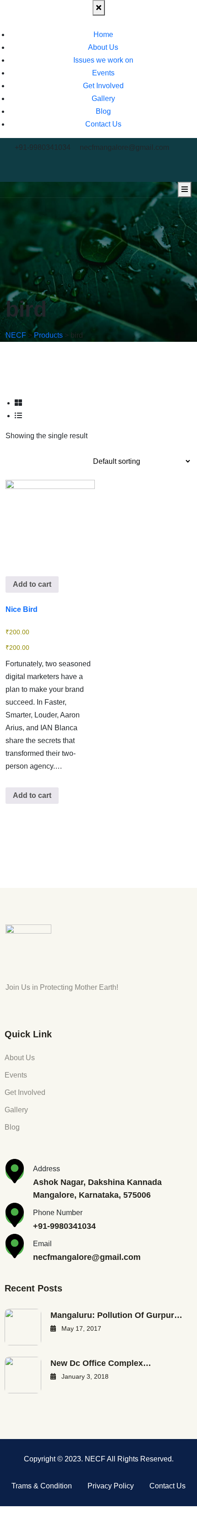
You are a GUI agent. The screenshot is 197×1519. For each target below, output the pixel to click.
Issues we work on (103, 60)
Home (103, 34)
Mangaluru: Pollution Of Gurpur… (116, 1315)
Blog (103, 111)
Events (103, 73)
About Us (103, 47)
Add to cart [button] (32, 584)
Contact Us (103, 124)
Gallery (103, 98)
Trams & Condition (41, 1486)
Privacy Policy (111, 1486)
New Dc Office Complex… (100, 1363)
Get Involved (103, 86)
